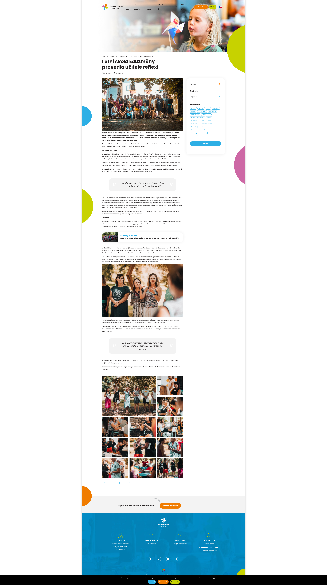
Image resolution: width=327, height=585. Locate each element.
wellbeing (216, 108)
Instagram (176, 559)
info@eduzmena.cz (180, 544)
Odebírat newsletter (170, 506)
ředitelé (201, 108)
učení (210, 133)
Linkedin (159, 559)
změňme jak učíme (126, 483)
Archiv (205, 143)
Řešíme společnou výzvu (198, 133)
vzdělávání (114, 483)
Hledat (212, 7)
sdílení (193, 111)
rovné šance (194, 124)
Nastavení (152, 582)
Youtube (168, 559)
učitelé (105, 483)
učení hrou (203, 127)
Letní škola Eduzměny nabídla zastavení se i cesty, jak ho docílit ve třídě (149, 238)
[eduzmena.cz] (113, 7)
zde (214, 578)
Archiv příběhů (123, 56)
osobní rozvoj (206, 114)
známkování (212, 111)
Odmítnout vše (163, 582)
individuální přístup (196, 136)
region (209, 117)
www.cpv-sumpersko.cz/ (209, 551)
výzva (202, 120)
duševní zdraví (204, 130)
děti (208, 108)
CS (222, 7)
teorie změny (195, 114)
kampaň (193, 127)
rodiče (211, 127)
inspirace (137, 483)
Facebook (151, 559)
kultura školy (202, 111)
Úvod (103, 56)
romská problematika (197, 117)
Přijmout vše (175, 582)
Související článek (128, 235)
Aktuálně (112, 56)
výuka (209, 120)
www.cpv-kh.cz (209, 544)
